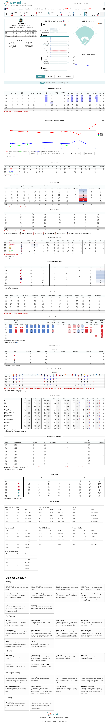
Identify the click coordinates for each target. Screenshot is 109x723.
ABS (71, 9)
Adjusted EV (34, 605)
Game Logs (68, 76)
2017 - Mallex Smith (49, 233)
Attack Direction (35, 630)
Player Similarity (13, 47)
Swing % (6, 425)
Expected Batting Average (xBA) (65, 594)
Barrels (58, 586)
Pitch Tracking (54, 163)
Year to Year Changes (54, 395)
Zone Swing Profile (29, 46)
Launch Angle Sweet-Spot (13, 594)
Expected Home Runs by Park (54, 369)
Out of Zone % (7, 418)
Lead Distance (60, 677)
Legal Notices (60, 717)
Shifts (29, 43)
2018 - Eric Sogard (73, 233)
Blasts (7, 641)
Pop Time (8, 677)
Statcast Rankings (54, 501)
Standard (50, 76)
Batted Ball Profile (54, 182)
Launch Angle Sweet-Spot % (9, 412)
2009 (12, 27)
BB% (5, 428)
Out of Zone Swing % (8, 419)
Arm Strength (34, 677)
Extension (8, 664)
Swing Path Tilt (60, 630)
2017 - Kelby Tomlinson (27, 233)
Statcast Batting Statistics (55, 88)
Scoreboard (28, 9)
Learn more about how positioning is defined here (14, 467)
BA (5, 400)
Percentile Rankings (54, 317)
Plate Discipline (54, 292)
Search (47, 9)
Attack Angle (84, 620)
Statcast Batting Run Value (54, 261)
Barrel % (6, 413)
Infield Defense (13, 45)
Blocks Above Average (87, 686)
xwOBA (5, 408)
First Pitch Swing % (8, 424)
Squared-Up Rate (86, 630)
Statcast (40, 76)
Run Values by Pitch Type (54, 237)
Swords (33, 641)
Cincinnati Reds (23, 27)
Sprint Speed (9, 702)
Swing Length (60, 620)
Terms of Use (43, 717)
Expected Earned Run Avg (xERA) (40, 664)
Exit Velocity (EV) (10, 586)
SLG (5, 403)
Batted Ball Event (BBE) (37, 594)
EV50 (7, 605)
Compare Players (61, 9)
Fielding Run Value (36, 686)
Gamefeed (20, 9)
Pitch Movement (35, 655)
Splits (59, 76)
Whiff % (6, 421)
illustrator (13, 9)
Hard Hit (83, 586)
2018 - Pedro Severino (61, 233)
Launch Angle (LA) (36, 586)
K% (5, 426)
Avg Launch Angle (8, 415)
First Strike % (7, 422)
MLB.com (67, 717)
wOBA (5, 406)
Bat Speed (8, 620)
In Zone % (6, 416)
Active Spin (59, 655)
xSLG (5, 405)
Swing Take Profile (29, 45)
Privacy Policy (51, 717)
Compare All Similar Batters (85, 233)
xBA (5, 402)
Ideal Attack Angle (10, 630)
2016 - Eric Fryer (38, 233)
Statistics (77, 9)
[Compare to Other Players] (63, 20)
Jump (82, 677)
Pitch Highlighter (12, 43)
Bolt (32, 702)
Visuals (52, 9)
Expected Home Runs (54, 345)
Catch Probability (61, 686)
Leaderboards (86, 9)
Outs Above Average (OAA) (13, 686)
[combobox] (88, 4)
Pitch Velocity (9, 655)
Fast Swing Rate (35, 620)
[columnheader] (7, 93)
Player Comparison (12, 46)
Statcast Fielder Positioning (54, 436)
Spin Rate (84, 655)
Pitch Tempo (54, 474)
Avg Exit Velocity (7, 410)
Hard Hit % (6, 409)
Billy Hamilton (20, 24)
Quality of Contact (54, 209)
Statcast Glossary (16, 577)
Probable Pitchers (38, 9)
